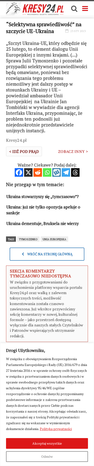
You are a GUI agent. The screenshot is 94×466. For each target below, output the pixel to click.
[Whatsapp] (47, 172)
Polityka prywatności (56, 428)
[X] (28, 172)
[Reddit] (38, 172)
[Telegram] (66, 172)
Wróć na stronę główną (50, 254)
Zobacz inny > (73, 151)
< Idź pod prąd (24, 151)
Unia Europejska (54, 239)
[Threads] (75, 172)
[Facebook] (19, 172)
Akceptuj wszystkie (47, 443)
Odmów (47, 456)
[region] (47, 404)
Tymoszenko (28, 239)
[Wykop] (56, 172)
